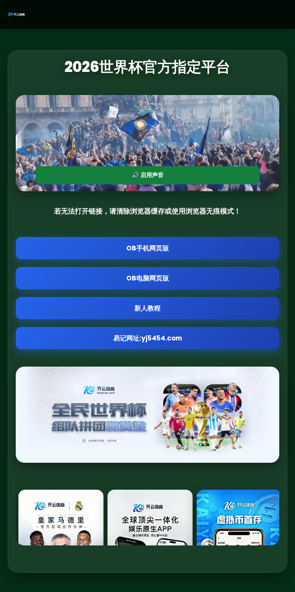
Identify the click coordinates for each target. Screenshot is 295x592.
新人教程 (147, 308)
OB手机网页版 (147, 248)
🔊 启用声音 (148, 175)
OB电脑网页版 (147, 278)
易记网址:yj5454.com (147, 338)
